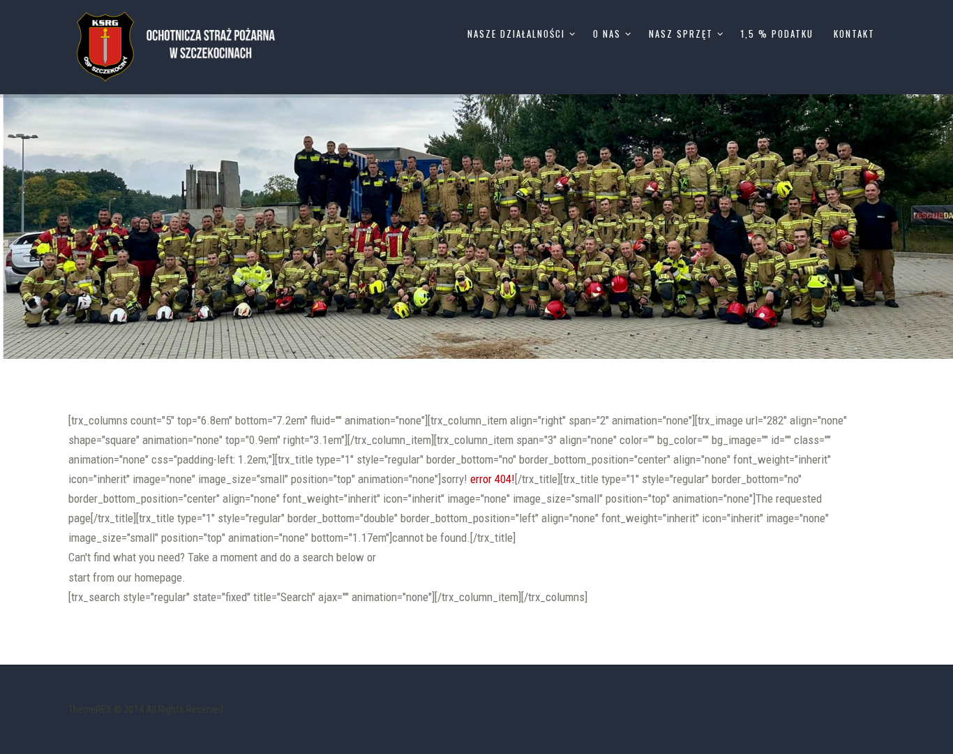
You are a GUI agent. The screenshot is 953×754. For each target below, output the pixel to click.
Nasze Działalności (516, 33)
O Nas (607, 33)
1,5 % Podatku (777, 33)
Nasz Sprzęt (681, 33)
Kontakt (854, 33)
